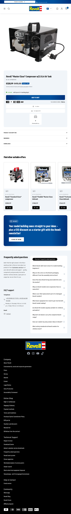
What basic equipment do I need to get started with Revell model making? (48, 302)
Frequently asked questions (12, 452)
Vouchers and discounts (10, 424)
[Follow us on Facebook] (28, 353)
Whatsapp (7, 493)
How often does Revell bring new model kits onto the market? (47, 281)
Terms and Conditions (10, 413)
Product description (10, 132)
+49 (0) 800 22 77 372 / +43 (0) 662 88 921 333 (16, 299)
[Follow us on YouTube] (37, 353)
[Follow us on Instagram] (33, 353)
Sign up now (16, 239)
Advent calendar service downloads (14, 448)
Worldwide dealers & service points (14, 463)
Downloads (7, 143)
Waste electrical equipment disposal (14, 470)
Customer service (17, 267)
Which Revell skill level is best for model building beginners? (47, 267)
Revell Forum (7, 500)
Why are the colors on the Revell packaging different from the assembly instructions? (46, 274)
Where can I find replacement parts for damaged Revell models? (47, 295)
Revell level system (9, 455)
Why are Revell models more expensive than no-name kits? (47, 288)
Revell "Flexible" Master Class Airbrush (42, 198)
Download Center (9, 444)
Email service (7, 483)
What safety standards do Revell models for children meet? (46, 327)
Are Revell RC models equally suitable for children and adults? (48, 309)
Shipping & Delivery (9, 405)
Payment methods (9, 409)
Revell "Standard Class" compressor (13, 198)
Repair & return (8, 441)
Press (5, 370)
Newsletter (7, 428)
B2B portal (7, 420)
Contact (8, 314)
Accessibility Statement (11, 392)
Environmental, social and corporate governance (17, 366)
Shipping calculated (24, 86)
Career (6, 381)
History (6, 374)
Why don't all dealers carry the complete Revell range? (47, 316)
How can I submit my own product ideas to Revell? (47, 322)
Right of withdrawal (9, 402)
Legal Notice (7, 385)
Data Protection (8, 389)
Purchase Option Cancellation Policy (14, 417)
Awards (6, 378)
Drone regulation (8, 459)
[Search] (9, 9)
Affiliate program (8, 504)
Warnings (6, 138)
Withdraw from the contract (12, 431)
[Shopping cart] (66, 9)
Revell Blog (7, 496)
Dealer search (8, 467)
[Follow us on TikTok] (42, 353)
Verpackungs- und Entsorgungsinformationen (16, 474)
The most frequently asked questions (45, 259)
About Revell (7, 363)
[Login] (62, 9)
